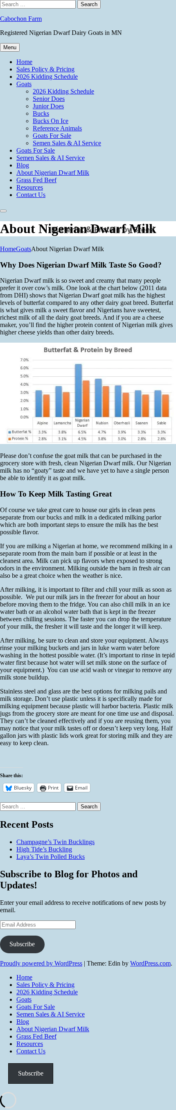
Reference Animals (57, 128)
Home (24, 61)
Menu (9, 47)
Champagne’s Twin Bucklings (55, 841)
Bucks (41, 113)
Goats (24, 83)
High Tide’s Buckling (44, 849)
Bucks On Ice (50, 120)
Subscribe (22, 944)
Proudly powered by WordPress (41, 963)
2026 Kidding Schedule (47, 76)
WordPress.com (150, 963)
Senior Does (49, 98)
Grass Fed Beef (36, 179)
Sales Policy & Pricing (45, 69)
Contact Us (30, 194)
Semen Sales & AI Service (67, 143)
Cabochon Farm (21, 18)
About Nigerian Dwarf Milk (52, 172)
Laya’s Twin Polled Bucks (50, 856)
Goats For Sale (52, 135)
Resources (29, 187)
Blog (22, 165)
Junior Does (48, 106)
